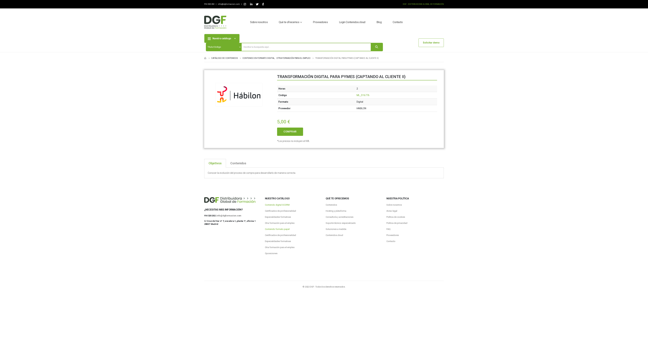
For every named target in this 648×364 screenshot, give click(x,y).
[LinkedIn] (251, 4)
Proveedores (320, 22)
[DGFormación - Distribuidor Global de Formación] (215, 22)
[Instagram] (245, 4)
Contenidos (331, 205)
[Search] (377, 47)
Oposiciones (271, 253)
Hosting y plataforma (336, 211)
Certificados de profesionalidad (280, 211)
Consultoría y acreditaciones (339, 217)
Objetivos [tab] (215, 163)
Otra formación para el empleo (280, 223)
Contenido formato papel (277, 229)
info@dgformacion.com (229, 4)
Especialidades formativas (278, 217)
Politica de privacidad (396, 223)
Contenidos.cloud (334, 235)
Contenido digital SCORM (277, 205)
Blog (379, 22)
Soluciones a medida (336, 229)
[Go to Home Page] (205, 58)
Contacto (398, 22)
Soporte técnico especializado (341, 223)
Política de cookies (395, 217)
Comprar (290, 131)
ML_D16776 (363, 95)
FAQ (388, 229)
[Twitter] (257, 4)
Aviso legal (391, 211)
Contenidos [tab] (238, 163)
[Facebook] (263, 4)
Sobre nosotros (259, 22)
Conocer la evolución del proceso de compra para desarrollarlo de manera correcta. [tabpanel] (252, 173)
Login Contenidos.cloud (352, 22)
